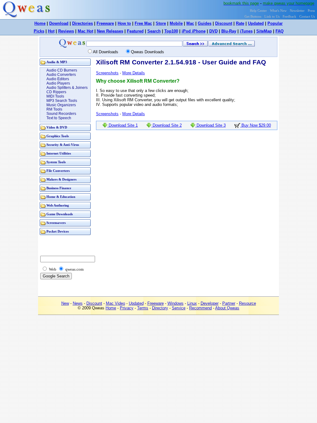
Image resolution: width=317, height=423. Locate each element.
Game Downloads (59, 214)
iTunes (246, 31)
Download (58, 23)
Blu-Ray (228, 31)
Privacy (126, 308)
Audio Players (58, 83)
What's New (278, 10)
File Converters (58, 170)
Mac (190, 23)
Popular (275, 23)
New (65, 303)
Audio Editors (57, 79)
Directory (160, 308)
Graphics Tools (57, 136)
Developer (210, 303)
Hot (51, 31)
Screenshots (107, 73)
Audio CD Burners (61, 70)
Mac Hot (85, 31)
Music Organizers (61, 105)
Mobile (176, 23)
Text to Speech (58, 118)
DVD (213, 31)
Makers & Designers (61, 179)
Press (311, 10)
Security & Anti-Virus (62, 144)
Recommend (200, 308)
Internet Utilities (58, 153)
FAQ (280, 31)
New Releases (110, 31)
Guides (204, 23)
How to (124, 23)
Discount (223, 23)
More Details (133, 73)
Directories (82, 23)
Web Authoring (57, 205)
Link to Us (272, 16)
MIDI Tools (55, 96)
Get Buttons (253, 16)
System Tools (56, 162)
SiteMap (264, 31)
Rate (240, 23)
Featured (135, 31)
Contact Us (307, 16)
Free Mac (143, 23)
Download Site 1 (122, 125)
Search (154, 31)
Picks (39, 31)
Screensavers (56, 223)
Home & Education (60, 196)
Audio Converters (61, 74)
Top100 (171, 31)
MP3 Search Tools (61, 100)
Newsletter (297, 10)
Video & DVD (56, 127)
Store (161, 23)
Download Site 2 (166, 125)
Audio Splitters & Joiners (67, 87)
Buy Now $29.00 (255, 125)
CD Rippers (56, 92)
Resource (247, 303)
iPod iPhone (194, 31)
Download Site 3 (210, 125)
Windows (175, 303)
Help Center (258, 10)
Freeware (105, 23)
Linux (192, 303)
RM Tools (54, 109)
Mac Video (115, 303)
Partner (228, 303)
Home (40, 23)
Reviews (66, 31)
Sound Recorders (61, 113)
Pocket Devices (57, 231)
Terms (142, 308)
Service (178, 308)
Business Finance (58, 188)
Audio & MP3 (56, 62)
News (78, 303)
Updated (256, 23)
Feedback (289, 16)
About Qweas (227, 308)
